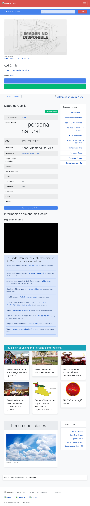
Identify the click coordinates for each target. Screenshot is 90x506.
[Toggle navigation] (85, 3)
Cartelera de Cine (75, 148)
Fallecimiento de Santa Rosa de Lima (44, 371)
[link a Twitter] (7, 497)
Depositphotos (30, 477)
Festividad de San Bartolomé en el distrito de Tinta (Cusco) (15, 405)
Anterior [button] (8, 96)
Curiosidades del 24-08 (74, 446)
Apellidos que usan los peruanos (75, 141)
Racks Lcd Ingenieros (21, 310)
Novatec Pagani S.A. (37, 273)
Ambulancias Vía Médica (29, 297)
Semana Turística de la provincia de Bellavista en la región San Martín (44, 405)
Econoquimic (33, 324)
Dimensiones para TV (74, 163)
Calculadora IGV (76, 113)
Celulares (83, 12)
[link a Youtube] (33, 497)
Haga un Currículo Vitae (73, 123)
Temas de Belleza (75, 158)
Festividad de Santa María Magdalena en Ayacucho (17, 372)
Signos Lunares (77, 439)
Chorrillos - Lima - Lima (30, 154)
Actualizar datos (52, 111)
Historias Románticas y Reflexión (75, 129)
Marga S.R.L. (34, 265)
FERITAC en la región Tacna (73, 402)
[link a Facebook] (20, 497)
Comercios (9, 12)
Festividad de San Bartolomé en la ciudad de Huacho (72, 372)
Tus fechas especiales (74, 442)
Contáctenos (56, 492)
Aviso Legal (21, 492)
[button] (45, 80)
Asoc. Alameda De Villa (17, 70)
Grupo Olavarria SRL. (46, 316)
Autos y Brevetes (75, 135)
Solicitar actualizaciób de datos (31, 208)
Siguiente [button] (17, 96)
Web (23, 181)
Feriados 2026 (77, 431)
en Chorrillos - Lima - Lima (18, 58)
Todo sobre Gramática (73, 118)
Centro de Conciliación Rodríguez (26, 329)
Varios (17, 12)
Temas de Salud (76, 153)
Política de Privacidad (38, 492)
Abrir (23, 186)
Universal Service (35, 289)
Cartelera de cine (76, 435)
